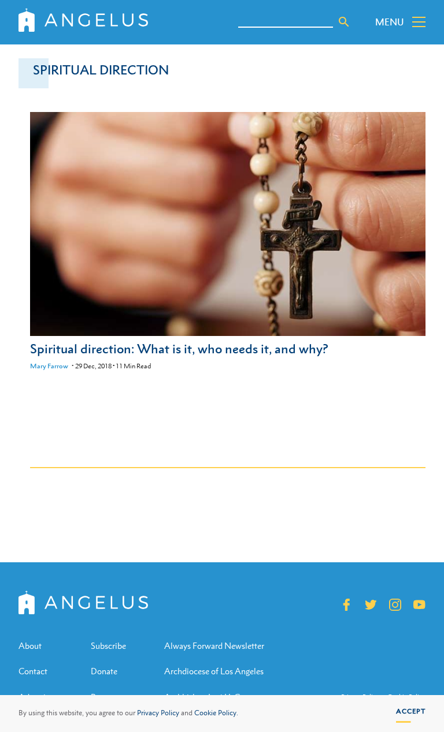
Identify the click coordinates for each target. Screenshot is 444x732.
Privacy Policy (158, 713)
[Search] (344, 22)
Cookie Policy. (216, 713)
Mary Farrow (49, 366)
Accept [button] (411, 711)
